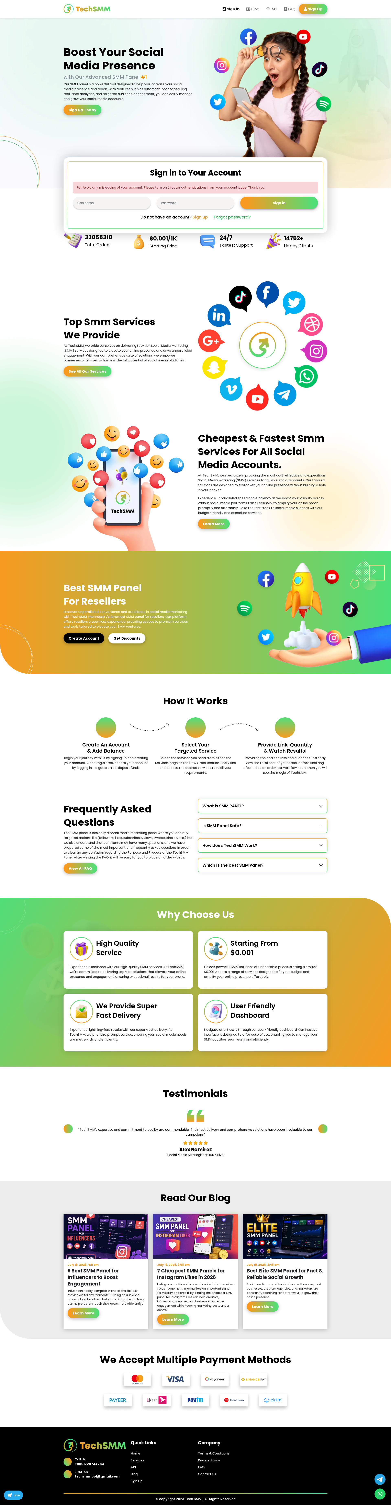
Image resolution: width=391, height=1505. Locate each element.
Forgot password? (232, 217)
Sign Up (137, 1481)
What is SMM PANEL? (223, 806)
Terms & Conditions (213, 1453)
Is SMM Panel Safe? (222, 826)
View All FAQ (80, 868)
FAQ (291, 9)
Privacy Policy (209, 1460)
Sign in (233, 9)
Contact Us (207, 1474)
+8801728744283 (89, 1464)
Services (137, 1460)
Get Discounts (126, 638)
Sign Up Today (82, 109)
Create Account (84, 638)
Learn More (214, 523)
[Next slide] (322, 1128)
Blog (254, 9)
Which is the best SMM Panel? (233, 865)
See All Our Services (87, 371)
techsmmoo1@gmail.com (97, 1476)
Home (135, 1453)
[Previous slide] (68, 1128)
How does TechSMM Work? (229, 845)
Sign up (200, 217)
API (273, 9)
